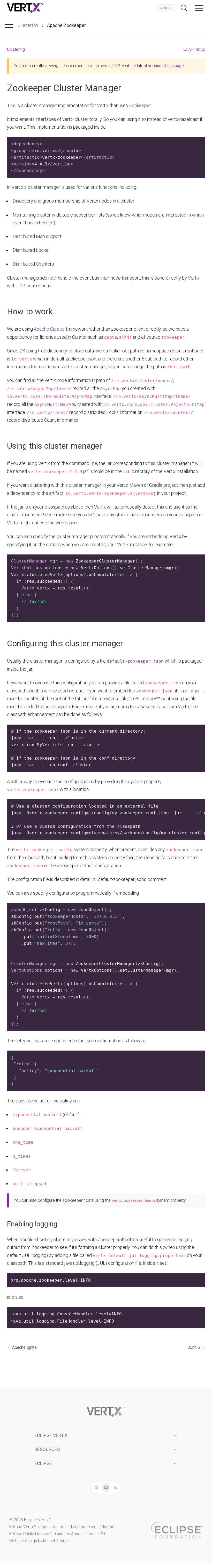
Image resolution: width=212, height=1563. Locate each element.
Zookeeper (140, 105)
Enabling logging (32, 1224)
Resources (47, 1449)
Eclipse (43, 1463)
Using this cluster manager (54, 446)
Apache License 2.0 (89, 1533)
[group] (106, 1487)
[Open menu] (199, 8)
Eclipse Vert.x (50, 1435)
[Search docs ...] (184, 8)
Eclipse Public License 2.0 (32, 1533)
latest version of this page (160, 65)
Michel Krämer (56, 1540)
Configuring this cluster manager (65, 643)
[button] (199, 8)
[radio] (97, 1487)
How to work (29, 311)
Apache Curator (49, 329)
